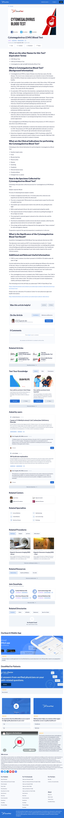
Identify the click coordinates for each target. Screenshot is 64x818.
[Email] (16, 772)
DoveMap (3, 802)
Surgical (20, 533)
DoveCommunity (4, 798)
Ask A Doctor (3, 793)
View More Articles (31, 365)
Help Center (50, 797)
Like (12, 45)
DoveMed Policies (51, 801)
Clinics (20, 612)
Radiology (12, 533)
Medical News (13, 572)
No (51, 305)
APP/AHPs (27, 612)
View (52, 447)
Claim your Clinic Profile (27, 786)
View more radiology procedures (31, 563)
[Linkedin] (7, 772)
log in (29, 334)
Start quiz (15, 401)
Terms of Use (50, 799)
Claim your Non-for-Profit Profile (28, 791)
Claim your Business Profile (27, 788)
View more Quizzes (31, 406)
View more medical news (31, 578)
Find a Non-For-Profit (5, 791)
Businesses (36, 612)
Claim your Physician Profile (27, 779)
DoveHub (24, 807)
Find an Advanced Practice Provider (8, 781)
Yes (45, 305)
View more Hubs (31, 602)
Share (26, 401)
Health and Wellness (24, 572)
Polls (43, 371)
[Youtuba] (10, 772)
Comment (20, 45)
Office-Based (36, 533)
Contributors (36, 315)
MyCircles (3, 795)
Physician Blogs (4, 804)
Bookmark (30, 45)
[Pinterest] (13, 772)
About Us (50, 794)
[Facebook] (2, 772)
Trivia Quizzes (51, 371)
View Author (49, 320)
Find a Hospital (4, 784)
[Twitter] (5, 772)
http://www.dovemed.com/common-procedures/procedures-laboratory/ (29, 296)
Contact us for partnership (53, 781)
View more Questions (30, 486)
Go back (11, 6)
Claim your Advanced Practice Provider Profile (31, 781)
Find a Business (4, 788)
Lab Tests (28, 533)
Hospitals (12, 612)
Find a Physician (4, 779)
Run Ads (49, 779)
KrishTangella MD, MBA (19, 42)
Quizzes (36, 371)
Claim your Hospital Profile (27, 784)
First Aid (35, 572)
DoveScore (3, 800)
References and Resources (47, 315)
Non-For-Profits (45, 612)
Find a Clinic (3, 786)
